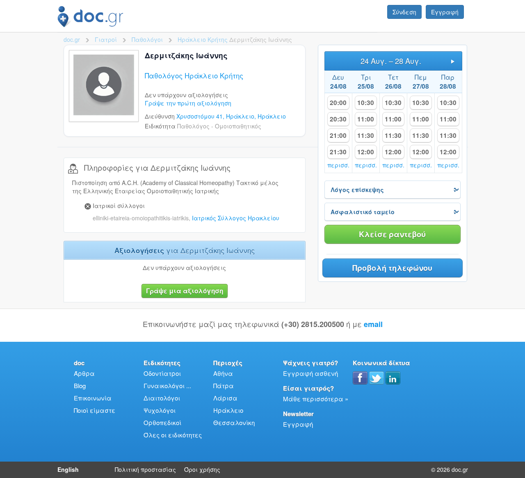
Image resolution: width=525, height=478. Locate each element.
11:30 (365, 135)
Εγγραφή (445, 12)
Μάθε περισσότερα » (315, 398)
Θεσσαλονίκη (234, 422)
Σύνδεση (404, 12)
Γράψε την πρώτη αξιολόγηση (188, 103)
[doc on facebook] (360, 377)
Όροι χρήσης (202, 469)
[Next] (453, 61)
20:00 (338, 102)
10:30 (365, 102)
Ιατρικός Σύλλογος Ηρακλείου (235, 218)
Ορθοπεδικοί (162, 422)
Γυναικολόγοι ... (167, 385)
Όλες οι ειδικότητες (173, 434)
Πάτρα (223, 385)
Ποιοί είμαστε (94, 410)
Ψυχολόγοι (160, 410)
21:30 (338, 151)
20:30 (338, 119)
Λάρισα (225, 397)
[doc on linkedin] (393, 377)
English (68, 469)
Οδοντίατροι (162, 373)
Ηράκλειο (228, 410)
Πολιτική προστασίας (145, 469)
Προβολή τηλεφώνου (392, 268)
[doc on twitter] (376, 377)
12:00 (365, 151)
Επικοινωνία (93, 397)
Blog (80, 385)
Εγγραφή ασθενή (310, 373)
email (373, 324)
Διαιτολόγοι (162, 397)
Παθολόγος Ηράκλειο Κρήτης (194, 75)
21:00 (338, 135)
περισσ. (338, 165)
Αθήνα (223, 373)
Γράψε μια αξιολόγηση (184, 290)
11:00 (365, 119)
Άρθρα (84, 373)
